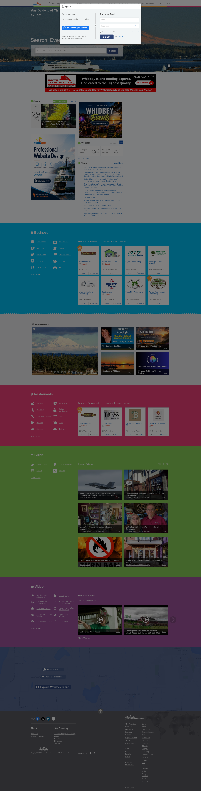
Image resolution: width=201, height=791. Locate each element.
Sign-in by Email (107, 14)
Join (121, 36)
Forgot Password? (133, 32)
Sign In (106, 37)
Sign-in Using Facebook (76, 27)
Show (136, 26)
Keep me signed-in (109, 32)
